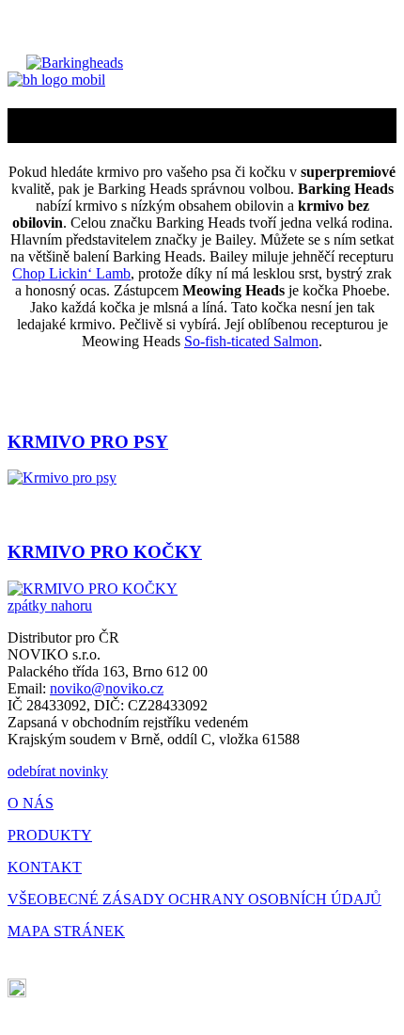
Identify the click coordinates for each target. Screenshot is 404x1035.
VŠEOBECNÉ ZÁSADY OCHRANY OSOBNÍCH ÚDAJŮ (194, 899)
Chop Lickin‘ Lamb (71, 273)
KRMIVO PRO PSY (88, 442)
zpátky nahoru (50, 605)
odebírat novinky (58, 771)
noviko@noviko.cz (106, 688)
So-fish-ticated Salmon (251, 341)
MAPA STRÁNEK (66, 931)
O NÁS (31, 803)
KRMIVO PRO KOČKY (105, 552)
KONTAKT (45, 867)
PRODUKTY (50, 835)
